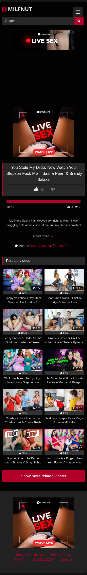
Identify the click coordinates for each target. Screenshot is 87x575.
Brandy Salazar (41, 246)
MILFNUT (19, 9)
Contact (66, 559)
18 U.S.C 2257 (42, 559)
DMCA (20, 559)
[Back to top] (74, 563)
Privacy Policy (61, 554)
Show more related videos (43, 476)
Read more (41, 236)
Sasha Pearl (63, 246)
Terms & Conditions (30, 554)
